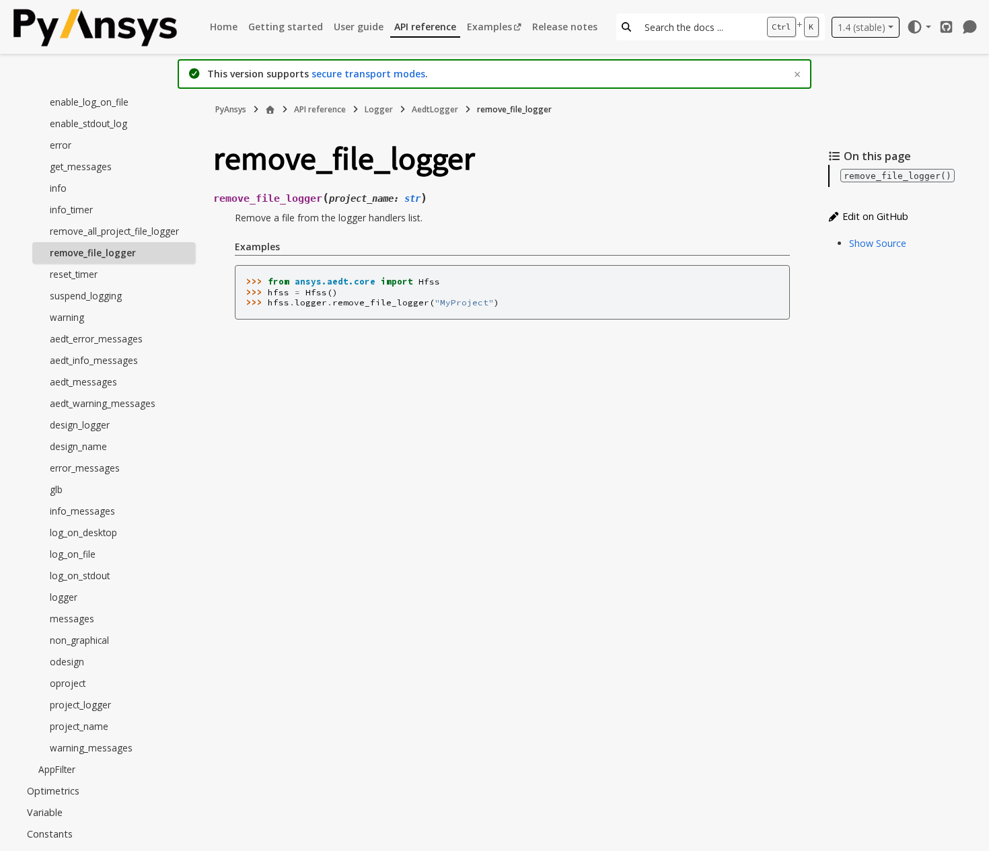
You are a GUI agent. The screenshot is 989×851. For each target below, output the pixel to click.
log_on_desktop (83, 532)
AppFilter (56, 769)
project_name (79, 726)
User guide (358, 26)
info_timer (71, 209)
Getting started (285, 26)
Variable (45, 812)
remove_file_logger (93, 252)
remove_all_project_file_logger (114, 231)
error (60, 145)
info (58, 188)
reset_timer (74, 274)
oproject (67, 683)
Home (223, 26)
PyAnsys (230, 109)
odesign (67, 661)
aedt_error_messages (96, 338)
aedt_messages (83, 381)
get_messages (81, 166)
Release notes (564, 26)
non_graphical (79, 640)
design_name (78, 446)
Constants (50, 833)
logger (63, 597)
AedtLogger (435, 109)
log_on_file (73, 554)
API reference (425, 26)
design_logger (80, 424)
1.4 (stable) (861, 27)
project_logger (80, 704)
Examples (489, 26)
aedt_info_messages (94, 360)
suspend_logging (86, 295)
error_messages (85, 467)
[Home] (270, 110)
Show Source (877, 243)
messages (72, 618)
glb (56, 489)
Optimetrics (53, 790)
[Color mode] (918, 26)
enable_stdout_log (88, 123)
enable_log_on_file (89, 102)
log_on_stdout (80, 575)
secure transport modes (368, 73)
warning (67, 317)
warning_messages (91, 747)
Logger (379, 109)
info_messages (82, 511)
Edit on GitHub (874, 216)
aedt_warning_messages (102, 403)
